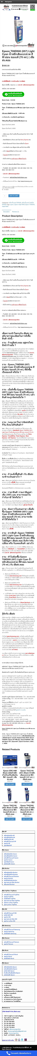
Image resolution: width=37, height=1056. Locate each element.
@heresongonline (15, 1029)
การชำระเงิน (15, 81)
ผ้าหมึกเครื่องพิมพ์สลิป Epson (12, 973)
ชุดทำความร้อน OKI (9, 921)
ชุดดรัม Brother (8, 878)
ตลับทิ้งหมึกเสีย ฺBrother (10, 880)
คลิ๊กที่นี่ (13, 482)
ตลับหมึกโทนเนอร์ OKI (10, 913)
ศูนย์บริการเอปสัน (21, 710)
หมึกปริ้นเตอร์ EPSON (15, 202)
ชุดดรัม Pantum (8, 944)
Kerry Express (25, 140)
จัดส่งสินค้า (16, 430)
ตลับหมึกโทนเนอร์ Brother (11, 876)
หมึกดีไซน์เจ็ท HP (9, 839)
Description (6, 212)
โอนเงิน (5, 155)
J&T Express (12, 438)
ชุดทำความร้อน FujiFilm (11, 902)
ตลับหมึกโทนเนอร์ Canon (11, 858)
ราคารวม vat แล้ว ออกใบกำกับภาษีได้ (11, 69)
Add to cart (14, 196)
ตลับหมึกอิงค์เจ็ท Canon (10, 856)
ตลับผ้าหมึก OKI (8, 915)
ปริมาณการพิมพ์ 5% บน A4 (9, 113)
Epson (22, 117)
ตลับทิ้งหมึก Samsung (10, 933)
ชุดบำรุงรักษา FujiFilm (10, 904)
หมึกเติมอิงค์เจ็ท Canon (10, 854)
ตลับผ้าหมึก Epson (9, 971)
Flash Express (20, 436)
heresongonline (14, 1033)
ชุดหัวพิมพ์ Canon (9, 862)
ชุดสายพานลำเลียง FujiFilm (12, 900)
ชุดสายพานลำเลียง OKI (10, 919)
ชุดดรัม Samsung (9, 931)
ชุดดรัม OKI (7, 917)
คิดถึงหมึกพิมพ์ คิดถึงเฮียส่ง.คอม (18, 177)
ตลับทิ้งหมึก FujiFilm (9, 898)
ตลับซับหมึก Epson (9, 975)
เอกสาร (15, 640)
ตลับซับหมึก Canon (9, 864)
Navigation (8, 2)
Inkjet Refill (5, 206)
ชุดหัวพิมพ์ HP (8, 845)
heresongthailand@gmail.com (17, 1031)
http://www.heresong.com (25, 181)
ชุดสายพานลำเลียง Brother (11, 882)
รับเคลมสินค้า (21, 549)
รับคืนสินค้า (11, 549)
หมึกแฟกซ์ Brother (9, 884)
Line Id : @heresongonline (26, 85)
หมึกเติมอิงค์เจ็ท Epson (10, 967)
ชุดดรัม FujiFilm (8, 896)
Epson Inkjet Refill (19, 204)
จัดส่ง (8, 151)
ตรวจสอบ (15, 649)
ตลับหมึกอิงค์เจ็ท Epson (10, 969)
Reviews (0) (15, 212)
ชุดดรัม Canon (8, 860)
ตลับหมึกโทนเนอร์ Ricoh (11, 954)
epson (12, 204)
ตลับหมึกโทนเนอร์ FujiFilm (11, 895)
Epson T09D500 (30, 204)
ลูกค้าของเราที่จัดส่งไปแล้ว (19, 158)
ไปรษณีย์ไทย (11, 436)
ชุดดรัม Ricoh (8, 956)
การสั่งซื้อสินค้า (6, 81)
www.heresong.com (12, 353)
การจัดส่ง (22, 81)
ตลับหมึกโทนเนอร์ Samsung (12, 929)
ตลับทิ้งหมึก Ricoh (9, 958)
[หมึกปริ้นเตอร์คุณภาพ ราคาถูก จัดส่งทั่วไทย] (18, 10)
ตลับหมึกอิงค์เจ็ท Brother (11, 874)
